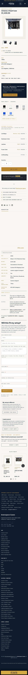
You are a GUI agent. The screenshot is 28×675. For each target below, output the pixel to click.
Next (23, 465)
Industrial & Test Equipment (7, 594)
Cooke (2, 568)
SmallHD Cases (4, 499)
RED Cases (10, 501)
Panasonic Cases (18, 501)
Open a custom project (15, 309)
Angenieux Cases (13, 497)
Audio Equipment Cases (6, 610)
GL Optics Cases (5, 503)
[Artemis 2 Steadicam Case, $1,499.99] (8, 461)
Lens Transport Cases (6, 602)
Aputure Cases (17, 507)
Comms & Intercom (5, 542)
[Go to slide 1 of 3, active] (10, 479)
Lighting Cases (4, 538)
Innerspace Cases (8, 515)
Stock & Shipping (5, 550)
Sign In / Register (5, 647)
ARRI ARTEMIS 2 (18, 471)
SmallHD (3, 572)
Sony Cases (18, 494)
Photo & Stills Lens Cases (7, 616)
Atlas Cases (13, 503)
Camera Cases (4, 532)
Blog (2, 634)
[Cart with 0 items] (24, 3)
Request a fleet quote (10, 428)
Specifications (7, 252)
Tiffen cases (20, 247)
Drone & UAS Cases (5, 590)
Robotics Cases (4, 598)
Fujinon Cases (13, 499)
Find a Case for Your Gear (7, 560)
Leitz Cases (4, 505)
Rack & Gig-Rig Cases (6, 554)
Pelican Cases (4, 548)
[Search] (20, 3)
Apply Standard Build (10, 94)
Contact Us (3, 626)
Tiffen (3, 75)
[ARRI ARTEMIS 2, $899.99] (18, 461)
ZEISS (2, 570)
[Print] (7, 205)
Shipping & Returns (5, 628)
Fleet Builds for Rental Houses (8, 612)
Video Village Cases (5, 604)
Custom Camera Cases (6, 640)
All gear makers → (12, 509)
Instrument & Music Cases (7, 588)
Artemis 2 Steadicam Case (6, 472)
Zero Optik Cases (21, 499)
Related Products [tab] (13, 451)
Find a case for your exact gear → (11, 78)
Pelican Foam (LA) (5, 644)
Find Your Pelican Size (6, 574)
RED (2, 566)
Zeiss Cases (21, 497)
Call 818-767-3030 (12, 315)
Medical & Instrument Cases (7, 596)
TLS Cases (3, 501)
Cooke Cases (11, 494)
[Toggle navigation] (2, 3)
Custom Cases (4, 580)
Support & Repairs (5, 624)
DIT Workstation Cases (6, 606)
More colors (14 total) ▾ (9, 118)
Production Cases (5, 645)
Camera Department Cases (7, 600)
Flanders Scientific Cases (7, 507)
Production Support (5, 540)
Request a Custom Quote (6, 582)
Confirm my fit (7, 390)
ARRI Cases (4, 494)
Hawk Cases (4, 509)
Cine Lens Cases (5, 638)
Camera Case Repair (6, 642)
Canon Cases (4, 497)
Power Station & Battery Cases (8, 618)
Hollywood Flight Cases (6, 636)
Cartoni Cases (20, 503)
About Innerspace (5, 632)
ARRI (2, 562)
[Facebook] (2, 205)
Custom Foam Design (6, 584)
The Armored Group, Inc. (10, 656)
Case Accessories (5, 552)
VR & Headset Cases (5, 614)
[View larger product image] (14, 27)
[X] (9, 205)
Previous (3, 465)
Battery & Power (4, 544)
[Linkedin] (12, 205)
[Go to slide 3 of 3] (15, 479)
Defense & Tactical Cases (7, 592)
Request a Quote (14, 444)
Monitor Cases (4, 536)
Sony (2, 564)
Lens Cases (3, 534)
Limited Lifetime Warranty (6, 630)
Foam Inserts (4, 586)
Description (4, 209)
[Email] (4, 205)
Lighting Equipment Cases (7, 608)
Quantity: (3, 160)
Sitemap (3, 649)
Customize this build (10, 412)
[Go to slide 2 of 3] (13, 479)
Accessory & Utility (5, 546)
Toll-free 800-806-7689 (7, 526)
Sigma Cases (11, 505)
